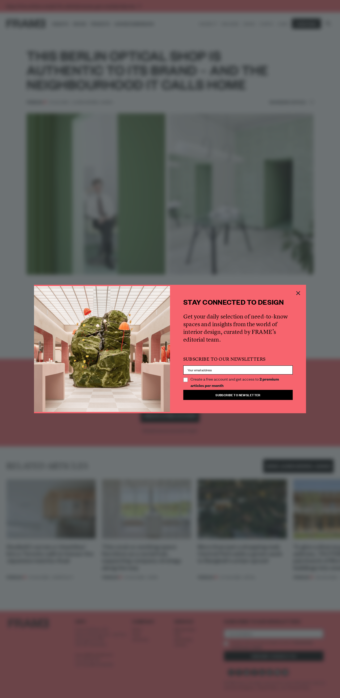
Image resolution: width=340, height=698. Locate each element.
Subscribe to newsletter (238, 394)
